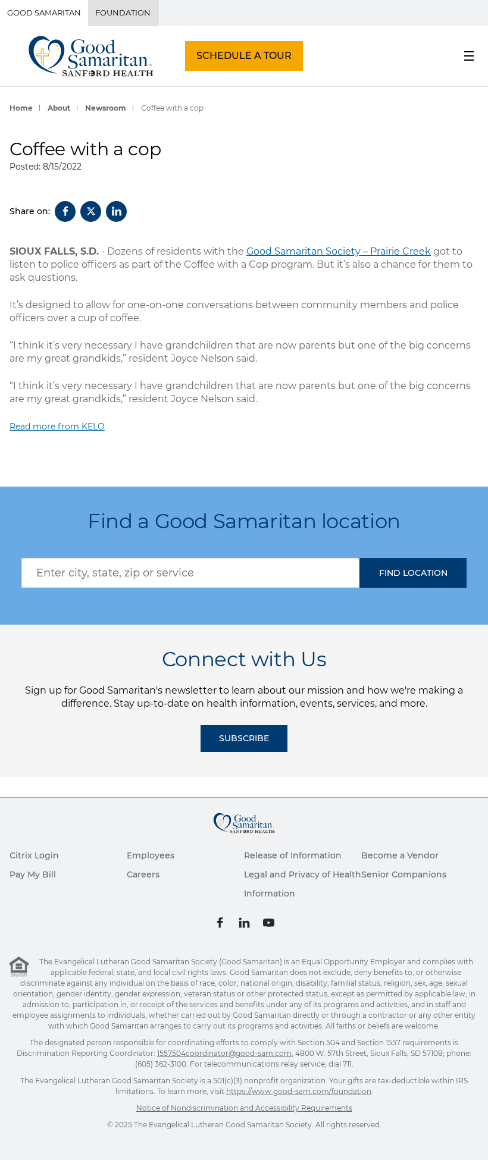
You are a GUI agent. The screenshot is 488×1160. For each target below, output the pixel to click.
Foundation (123, 12)
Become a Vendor (400, 855)
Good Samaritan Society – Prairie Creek (338, 251)
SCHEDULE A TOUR (244, 55)
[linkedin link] (244, 922)
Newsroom (105, 108)
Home (21, 108)
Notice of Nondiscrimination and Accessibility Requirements (244, 1107)
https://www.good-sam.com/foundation (298, 1091)
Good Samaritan (44, 12)
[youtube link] (268, 922)
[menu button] (468, 55)
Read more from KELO (57, 426)
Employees (150, 855)
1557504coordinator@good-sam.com (224, 1053)
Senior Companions (403, 874)
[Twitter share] (90, 211)
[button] (413, 573)
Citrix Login (34, 855)
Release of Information (293, 855)
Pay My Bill (33, 874)
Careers (143, 874)
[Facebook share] (65, 211)
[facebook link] (219, 922)
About (59, 108)
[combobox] (190, 573)
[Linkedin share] (116, 211)
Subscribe (244, 738)
